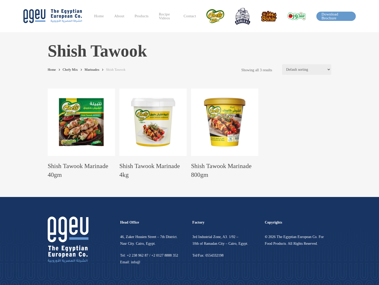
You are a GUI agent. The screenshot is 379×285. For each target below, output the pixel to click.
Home (52, 70)
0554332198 (214, 255)
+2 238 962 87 (137, 255)
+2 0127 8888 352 (164, 255)
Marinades (92, 70)
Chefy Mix (70, 70)
